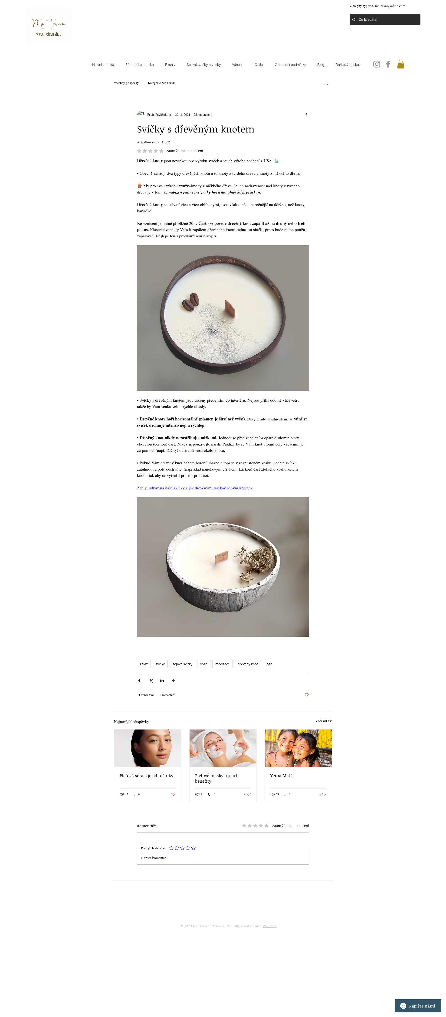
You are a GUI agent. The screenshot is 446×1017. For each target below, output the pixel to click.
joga (269, 664)
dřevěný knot (248, 664)
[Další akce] (306, 114)
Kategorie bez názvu (161, 83)
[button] (400, 64)
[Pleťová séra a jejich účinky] (147, 748)
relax (144, 664)
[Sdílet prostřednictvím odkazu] (173, 680)
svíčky (160, 664)
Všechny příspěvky (126, 83)
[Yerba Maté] (298, 748)
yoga (203, 664)
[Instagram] (376, 64)
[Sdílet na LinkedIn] (162, 680)
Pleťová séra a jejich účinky (146, 775)
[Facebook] (388, 64)
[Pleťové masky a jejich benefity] (223, 748)
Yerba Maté (281, 775)
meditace (222, 664)
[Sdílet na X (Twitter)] (150, 680)
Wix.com (270, 926)
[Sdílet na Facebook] (139, 680)
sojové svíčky (182, 664)
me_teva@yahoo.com (390, 5)
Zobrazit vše (324, 721)
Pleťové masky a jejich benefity (217, 778)
